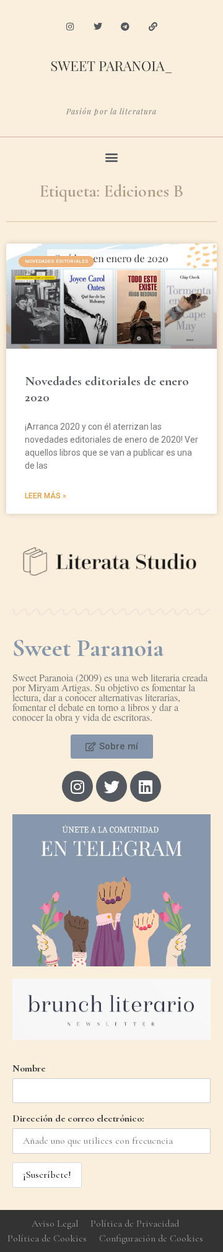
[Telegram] (125, 27)
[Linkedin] (145, 786)
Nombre (28, 1068)
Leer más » (45, 496)
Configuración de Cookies (151, 1238)
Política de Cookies (47, 1238)
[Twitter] (98, 27)
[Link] (153, 27)
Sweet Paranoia (88, 648)
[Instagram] (70, 27)
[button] (112, 157)
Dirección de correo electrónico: (78, 1118)
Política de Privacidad (134, 1223)
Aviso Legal (55, 1223)
